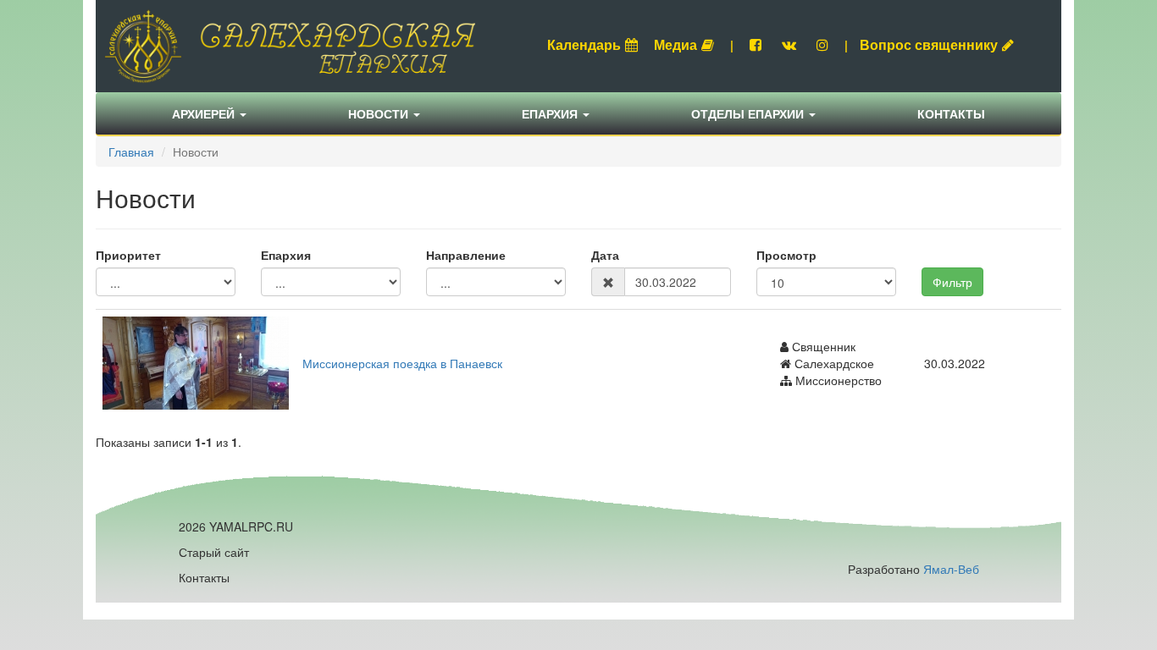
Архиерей (205, 113)
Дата (605, 254)
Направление (466, 254)
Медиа (675, 44)
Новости (380, 113)
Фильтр (952, 281)
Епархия (551, 113)
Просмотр (786, 254)
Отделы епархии (749, 113)
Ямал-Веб (951, 568)
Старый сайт (214, 551)
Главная (131, 151)
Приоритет (128, 254)
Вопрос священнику (929, 44)
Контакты (951, 113)
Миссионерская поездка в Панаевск (402, 363)
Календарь (584, 44)
